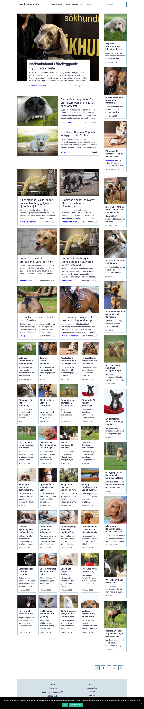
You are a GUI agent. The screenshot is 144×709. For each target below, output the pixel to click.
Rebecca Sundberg (69, 222)
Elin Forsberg (66, 122)
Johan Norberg (26, 280)
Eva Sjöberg (65, 152)
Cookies (75, 4)
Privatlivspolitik (76, 705)
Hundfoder (109, 160)
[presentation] (22, 47)
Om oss (67, 4)
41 (121, 668)
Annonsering (57, 4)
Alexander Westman (37, 86)
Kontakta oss (86, 4)
